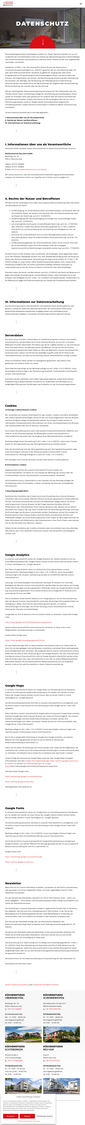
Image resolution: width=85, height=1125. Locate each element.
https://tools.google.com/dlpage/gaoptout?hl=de (24, 640)
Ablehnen (27, 1116)
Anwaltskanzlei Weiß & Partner (46, 985)
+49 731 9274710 (52, 1061)
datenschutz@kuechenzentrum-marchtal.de (29, 169)
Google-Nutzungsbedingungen (37, 761)
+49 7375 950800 (14, 1009)
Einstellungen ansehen (44, 1116)
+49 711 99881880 (14, 1061)
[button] (81, 4)
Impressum (36, 1121)
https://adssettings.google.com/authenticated (23, 776)
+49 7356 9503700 (53, 1009)
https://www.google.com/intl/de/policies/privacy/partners (28, 622)
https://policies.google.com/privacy (19, 782)
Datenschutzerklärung (25, 1121)
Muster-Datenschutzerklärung (17, 985)
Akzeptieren (11, 1116)
